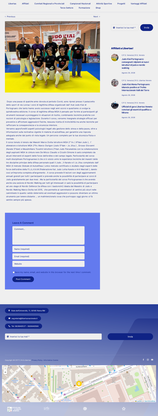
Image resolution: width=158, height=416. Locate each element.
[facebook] (143, 360)
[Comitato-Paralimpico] (85, 408)
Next (95, 16)
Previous (11, 16)
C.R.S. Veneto (139, 55)
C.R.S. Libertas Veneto (142, 80)
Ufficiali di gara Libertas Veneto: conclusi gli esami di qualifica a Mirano (137, 109)
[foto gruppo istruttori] (114, 55)
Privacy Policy (37, 360)
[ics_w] (14, 401)
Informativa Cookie (51, 360)
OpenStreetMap (149, 401)
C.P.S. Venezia (127, 55)
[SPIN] (46, 408)
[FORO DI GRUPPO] (114, 80)
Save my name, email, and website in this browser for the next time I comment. (53, 272)
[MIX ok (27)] (114, 102)
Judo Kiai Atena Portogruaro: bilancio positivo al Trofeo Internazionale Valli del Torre (136, 87)
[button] (79, 383)
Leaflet (139, 401)
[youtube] (152, 360)
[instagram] (148, 360)
